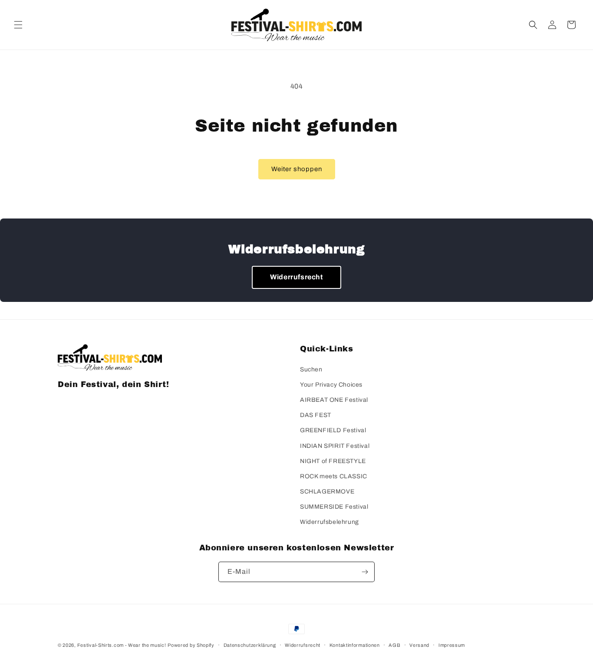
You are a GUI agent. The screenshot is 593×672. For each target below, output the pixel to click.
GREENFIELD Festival (333, 430)
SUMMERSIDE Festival (334, 506)
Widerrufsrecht (296, 277)
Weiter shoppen (296, 169)
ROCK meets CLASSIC (333, 476)
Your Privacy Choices (331, 384)
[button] (18, 24)
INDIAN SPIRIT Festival (334, 446)
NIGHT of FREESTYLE (333, 461)
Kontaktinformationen (354, 645)
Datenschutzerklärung (250, 645)
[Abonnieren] (364, 572)
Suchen (311, 369)
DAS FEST (315, 415)
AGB (394, 645)
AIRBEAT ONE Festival (334, 400)
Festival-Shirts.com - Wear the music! (121, 645)
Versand (419, 645)
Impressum (451, 645)
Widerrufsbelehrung (329, 522)
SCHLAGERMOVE (327, 491)
